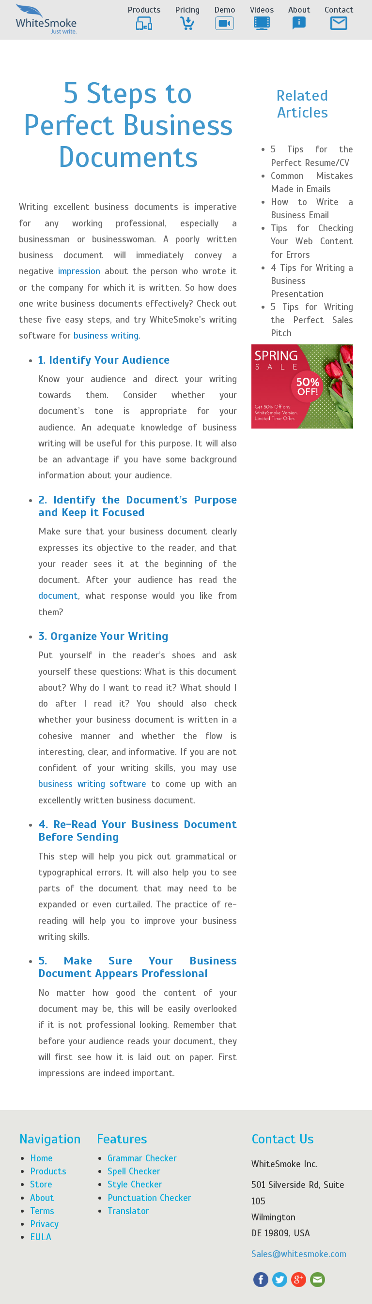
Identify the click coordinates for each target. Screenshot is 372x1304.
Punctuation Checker (149, 1197)
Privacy (44, 1224)
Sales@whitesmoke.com (298, 1254)
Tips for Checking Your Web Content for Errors (312, 241)
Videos (262, 9)
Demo (224, 9)
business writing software (92, 783)
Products (143, 9)
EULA (40, 1237)
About (299, 9)
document (58, 595)
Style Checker (135, 1184)
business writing (106, 335)
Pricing (187, 9)
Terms (42, 1210)
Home (41, 1158)
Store (41, 1184)
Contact (339, 9)
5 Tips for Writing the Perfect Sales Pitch (312, 320)
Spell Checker (134, 1171)
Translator (128, 1210)
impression (81, 271)
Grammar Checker (142, 1158)
